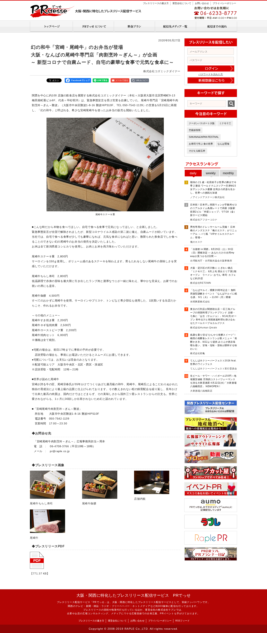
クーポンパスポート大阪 (202, 123)
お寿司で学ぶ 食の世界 (201, 143)
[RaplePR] (210, 543)
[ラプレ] (210, 527)
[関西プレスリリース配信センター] (210, 413)
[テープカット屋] (210, 478)
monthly (228, 173)
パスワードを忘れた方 (210, 74)
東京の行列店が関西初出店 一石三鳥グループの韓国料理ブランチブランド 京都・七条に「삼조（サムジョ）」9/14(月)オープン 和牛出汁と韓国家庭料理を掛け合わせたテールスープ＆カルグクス (213, 316)
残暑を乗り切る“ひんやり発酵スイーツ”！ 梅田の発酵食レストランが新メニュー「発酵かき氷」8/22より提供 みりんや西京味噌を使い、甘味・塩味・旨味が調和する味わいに (213, 341)
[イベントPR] (210, 494)
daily (193, 173)
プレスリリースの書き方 (156, 3)
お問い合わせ (202, 3)
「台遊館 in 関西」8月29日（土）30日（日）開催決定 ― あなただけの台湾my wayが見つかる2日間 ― (212, 253)
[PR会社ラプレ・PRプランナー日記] (210, 559)
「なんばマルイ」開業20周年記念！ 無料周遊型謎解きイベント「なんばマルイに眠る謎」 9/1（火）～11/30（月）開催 (213, 294)
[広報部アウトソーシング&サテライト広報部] (210, 445)
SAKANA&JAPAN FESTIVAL (204, 137)
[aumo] (210, 510)
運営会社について (181, 3)
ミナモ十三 (225, 123)
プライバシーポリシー (224, 3)
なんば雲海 (223, 143)
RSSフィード (182, 620)
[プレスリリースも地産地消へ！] (210, 429)
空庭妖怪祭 (195, 130)
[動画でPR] (210, 462)
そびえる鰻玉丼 (197, 150)
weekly (211, 173)
